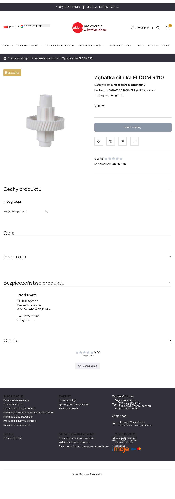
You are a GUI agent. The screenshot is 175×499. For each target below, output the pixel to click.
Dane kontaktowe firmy (16, 400)
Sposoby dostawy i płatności (74, 404)
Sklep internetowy (86, 474)
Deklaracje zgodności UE (17, 424)
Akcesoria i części (20, 58)
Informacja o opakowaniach (18, 416)
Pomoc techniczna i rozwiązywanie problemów (84, 446)
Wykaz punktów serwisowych (74, 442)
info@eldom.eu (26, 320)
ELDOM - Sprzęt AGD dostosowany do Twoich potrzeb (5, 58)
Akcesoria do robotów (46, 58)
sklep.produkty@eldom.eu (103, 7)
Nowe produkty (67, 400)
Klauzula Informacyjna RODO (19, 408)
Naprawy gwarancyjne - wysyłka (76, 438)
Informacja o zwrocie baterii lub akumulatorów (28, 412)
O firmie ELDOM (12, 438)
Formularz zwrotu (68, 408)
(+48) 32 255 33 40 (68, 7)
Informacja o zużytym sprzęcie (20, 420)
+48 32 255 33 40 (28, 316)
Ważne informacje (13, 404)
